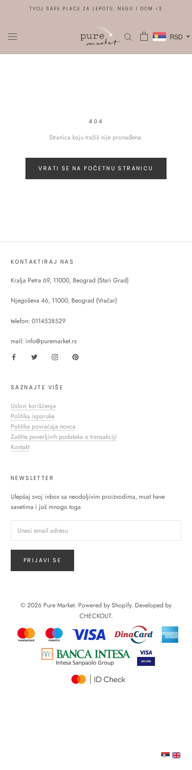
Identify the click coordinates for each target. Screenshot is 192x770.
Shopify (121, 605)
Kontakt (20, 446)
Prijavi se (42, 560)
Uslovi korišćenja (33, 405)
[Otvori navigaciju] (12, 36)
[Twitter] (34, 356)
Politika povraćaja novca (43, 426)
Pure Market (59, 605)
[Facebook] (14, 356)
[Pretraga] (128, 36)
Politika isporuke (32, 416)
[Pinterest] (75, 356)
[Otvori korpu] (144, 36)
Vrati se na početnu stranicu (95, 168)
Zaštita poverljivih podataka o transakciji (64, 436)
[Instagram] (55, 356)
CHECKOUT (95, 615)
